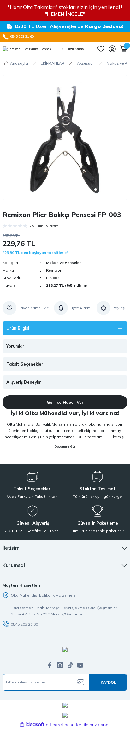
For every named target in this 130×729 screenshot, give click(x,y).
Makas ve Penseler (63, 262)
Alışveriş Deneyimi (24, 382)
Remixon (54, 270)
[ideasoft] (31, 724)
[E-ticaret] (64, 724)
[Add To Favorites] (26, 308)
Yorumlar (15, 346)
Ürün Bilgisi (17, 328)
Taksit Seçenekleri (25, 364)
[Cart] (123, 49)
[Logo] (43, 48)
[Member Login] (112, 49)
